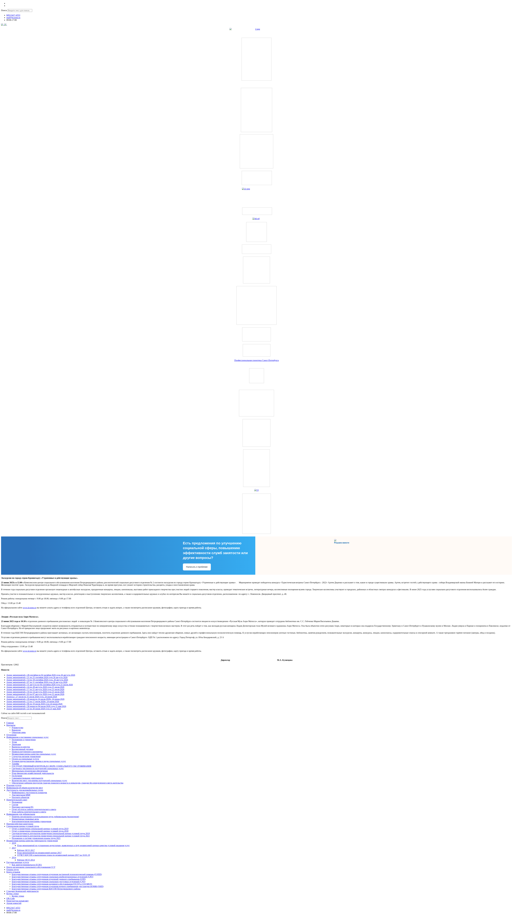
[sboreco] (256, 533)
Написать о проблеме (197, 567)
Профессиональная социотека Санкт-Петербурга (256, 360)
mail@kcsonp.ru (13, 17)
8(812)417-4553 (13, 15)
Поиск (4, 10)
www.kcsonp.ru (29, 608)
